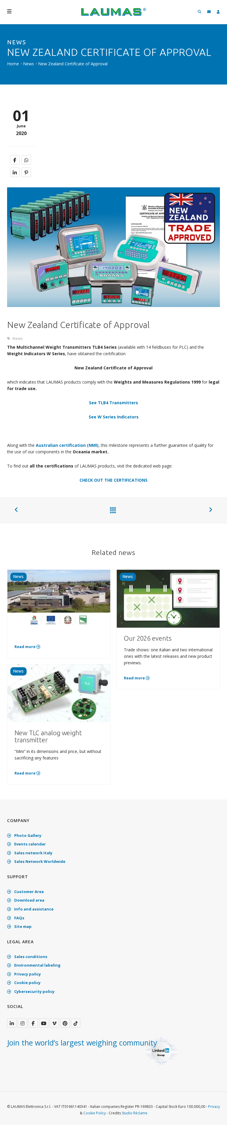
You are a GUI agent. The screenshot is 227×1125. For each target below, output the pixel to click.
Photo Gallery (27, 835)
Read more (25, 646)
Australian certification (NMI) (67, 445)
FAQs (18, 918)
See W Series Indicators (114, 417)
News (28, 63)
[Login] (218, 12)
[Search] (199, 12)
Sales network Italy (32, 852)
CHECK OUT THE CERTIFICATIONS (113, 480)
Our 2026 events (147, 638)
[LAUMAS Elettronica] (12, 1023)
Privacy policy (27, 974)
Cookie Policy (94, 1113)
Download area (28, 900)
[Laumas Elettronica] (113, 15)
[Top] (213, 1114)
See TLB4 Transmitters (113, 402)
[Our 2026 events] (168, 598)
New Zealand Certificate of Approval (73, 63)
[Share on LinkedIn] (15, 172)
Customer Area (28, 891)
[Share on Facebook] (15, 160)
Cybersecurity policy (33, 991)
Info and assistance (33, 909)
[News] (112, 510)
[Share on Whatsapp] (26, 160)
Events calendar (29, 844)
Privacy (214, 1106)
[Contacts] (209, 12)
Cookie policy (26, 982)
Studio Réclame (134, 1113)
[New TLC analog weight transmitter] (58, 692)
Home (13, 63)
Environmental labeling (37, 965)
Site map (22, 926)
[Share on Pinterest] (26, 172)
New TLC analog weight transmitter (48, 736)
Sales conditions (30, 956)
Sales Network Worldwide (39, 861)
